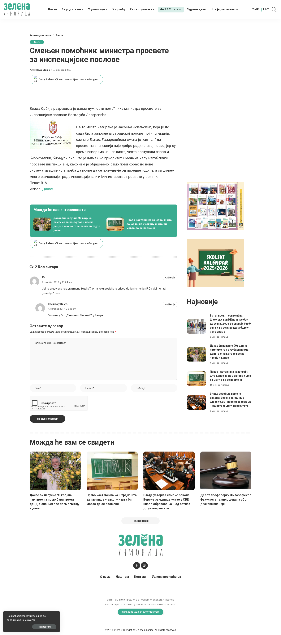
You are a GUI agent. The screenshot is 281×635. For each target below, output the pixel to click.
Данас (47, 189)
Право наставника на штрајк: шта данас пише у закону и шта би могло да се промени (230, 375)
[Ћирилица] (255, 9)
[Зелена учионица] (17, 9)
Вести (36, 42)
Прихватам (44, 626)
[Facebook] (136, 565)
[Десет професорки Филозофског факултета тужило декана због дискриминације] (226, 471)
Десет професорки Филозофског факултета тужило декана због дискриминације (225, 499)
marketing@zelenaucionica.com (141, 611)
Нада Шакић (43, 70)
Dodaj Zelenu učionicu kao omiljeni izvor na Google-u (69, 79)
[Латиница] (266, 9)
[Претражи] (274, 9)
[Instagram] (144, 565)
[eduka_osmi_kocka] (215, 205)
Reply (171, 277)
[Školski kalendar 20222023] (215, 263)
